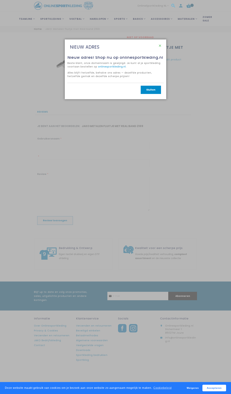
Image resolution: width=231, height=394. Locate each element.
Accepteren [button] (214, 388)
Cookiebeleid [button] (162, 387)
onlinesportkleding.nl (112, 66)
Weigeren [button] (193, 388)
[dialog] (115, 197)
